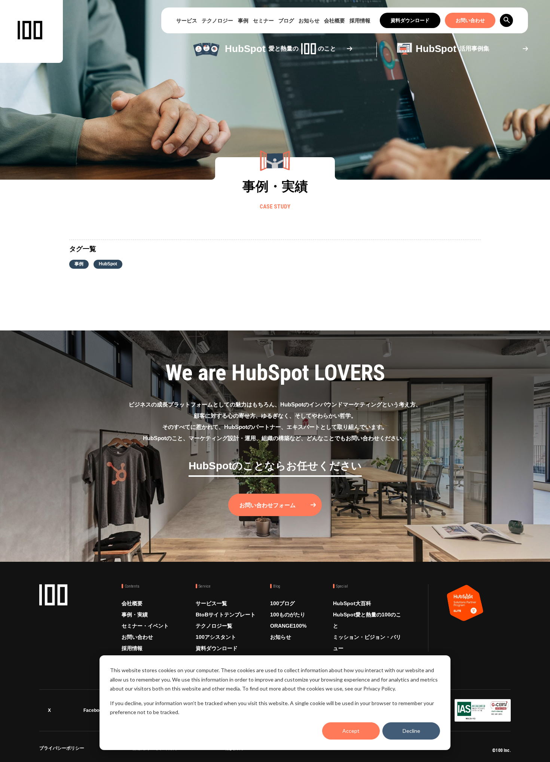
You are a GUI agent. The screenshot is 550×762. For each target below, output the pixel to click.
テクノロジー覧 (214, 626)
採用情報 (359, 20)
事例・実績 (135, 615)
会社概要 (334, 20)
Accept (351, 731)
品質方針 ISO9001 (244, 749)
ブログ (286, 20)
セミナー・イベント (145, 626)
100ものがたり (287, 615)
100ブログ (282, 603)
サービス (186, 20)
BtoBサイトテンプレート (226, 615)
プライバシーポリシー (61, 749)
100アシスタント (216, 637)
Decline (411, 731)
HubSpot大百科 (352, 603)
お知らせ (309, 20)
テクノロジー (217, 20)
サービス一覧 (211, 603)
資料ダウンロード (410, 20)
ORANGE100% (288, 626)
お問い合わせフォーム (267, 505)
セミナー (263, 20)
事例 (243, 20)
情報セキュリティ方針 (154, 749)
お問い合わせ (470, 20)
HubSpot (108, 263)
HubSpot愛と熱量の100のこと (367, 620)
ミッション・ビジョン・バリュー (367, 642)
